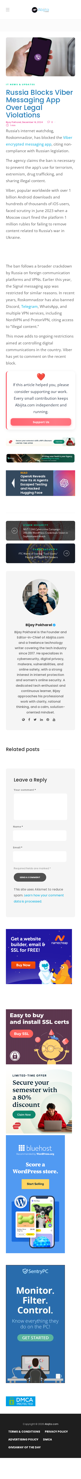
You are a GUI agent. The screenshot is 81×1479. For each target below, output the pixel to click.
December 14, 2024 (32, 122)
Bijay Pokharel (13, 122)
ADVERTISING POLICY (23, 1439)
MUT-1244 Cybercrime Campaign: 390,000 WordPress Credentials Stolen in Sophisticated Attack (45, 533)
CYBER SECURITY (35, 525)
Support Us (41, 422)
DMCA (47, 1439)
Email (17, 847)
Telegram (29, 306)
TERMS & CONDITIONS (24, 1432)
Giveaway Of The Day (24, 1447)
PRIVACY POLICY (56, 1432)
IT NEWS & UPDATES (20, 84)
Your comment (25, 790)
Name (18, 826)
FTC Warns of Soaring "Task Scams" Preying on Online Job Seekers (38, 555)
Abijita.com (51, 1424)
